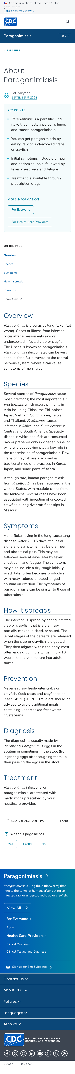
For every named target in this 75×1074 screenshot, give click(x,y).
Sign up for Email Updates (29, 967)
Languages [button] (14, 1012)
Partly (27, 844)
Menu (63, 36)
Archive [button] (11, 1023)
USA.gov (26, 1064)
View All (14, 907)
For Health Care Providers (29, 222)
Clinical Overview (18, 944)
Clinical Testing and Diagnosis (26, 952)
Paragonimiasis (18, 36)
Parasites (14, 50)
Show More (11, 299)
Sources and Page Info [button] (27, 821)
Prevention (10, 290)
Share (64, 821)
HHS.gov (9, 1064)
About (10, 927)
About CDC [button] (14, 990)
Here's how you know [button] (18, 11)
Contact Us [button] (14, 978)
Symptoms (10, 273)
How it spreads (13, 281)
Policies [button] (11, 1001)
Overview (10, 255)
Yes (10, 844)
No (43, 844)
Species (8, 264)
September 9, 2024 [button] (24, 97)
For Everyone (20, 209)
